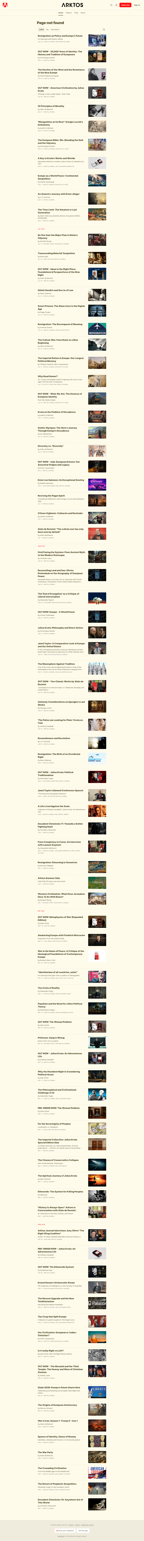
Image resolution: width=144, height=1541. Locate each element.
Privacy (71, 1525)
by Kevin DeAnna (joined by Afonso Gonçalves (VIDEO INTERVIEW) (59, 217)
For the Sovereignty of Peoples (54, 1124)
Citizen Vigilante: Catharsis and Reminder (60, 513)
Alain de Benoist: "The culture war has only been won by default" (61, 530)
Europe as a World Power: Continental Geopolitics (58, 177)
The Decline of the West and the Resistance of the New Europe (61, 71)
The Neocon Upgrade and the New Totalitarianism (56, 1300)
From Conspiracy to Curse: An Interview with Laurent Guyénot (59, 843)
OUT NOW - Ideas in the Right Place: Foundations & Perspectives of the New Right (59, 272)
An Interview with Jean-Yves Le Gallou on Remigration (59, 975)
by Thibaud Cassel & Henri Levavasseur (53, 364)
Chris (46, 1239)
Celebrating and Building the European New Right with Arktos (59, 1392)
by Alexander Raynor (46, 600)
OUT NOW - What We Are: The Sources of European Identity (60, 395)
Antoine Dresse (63, 330)
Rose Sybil (47, 259)
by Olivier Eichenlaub (46, 182)
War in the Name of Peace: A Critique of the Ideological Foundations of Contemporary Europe (61, 954)
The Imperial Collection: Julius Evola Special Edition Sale (57, 1141)
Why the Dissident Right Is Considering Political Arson (59, 1073)
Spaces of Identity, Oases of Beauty (57, 1436)
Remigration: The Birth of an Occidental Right (59, 755)
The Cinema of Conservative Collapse (58, 1160)
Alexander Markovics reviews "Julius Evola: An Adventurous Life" (61, 162)
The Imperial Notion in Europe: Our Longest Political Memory (61, 359)
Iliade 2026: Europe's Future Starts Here (59, 1387)
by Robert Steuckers (45, 483)
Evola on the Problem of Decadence (57, 412)
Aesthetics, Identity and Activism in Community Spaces (59, 1440)
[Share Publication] (116, 5)
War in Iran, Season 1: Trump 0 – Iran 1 (58, 1421)
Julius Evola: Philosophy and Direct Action (60, 628)
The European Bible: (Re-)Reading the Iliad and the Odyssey (60, 141)
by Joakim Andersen (45, 128)
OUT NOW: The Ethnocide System (56, 1267)
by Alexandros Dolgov (46, 1010)
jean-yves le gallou (66, 978)
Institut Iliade (64, 149)
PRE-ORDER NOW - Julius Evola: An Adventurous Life (56, 1250)
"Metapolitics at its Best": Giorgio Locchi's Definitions (60, 123)
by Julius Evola (43, 923)
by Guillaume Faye (45, 1270)
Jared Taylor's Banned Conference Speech (60, 790)
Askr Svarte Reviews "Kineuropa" (50, 1163)
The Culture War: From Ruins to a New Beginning (58, 341)
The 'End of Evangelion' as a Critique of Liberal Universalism (58, 595)
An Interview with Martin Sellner (50, 39)
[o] (97, 1235)
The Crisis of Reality (49, 988)
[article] (72, 40)
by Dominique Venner (46, 57)
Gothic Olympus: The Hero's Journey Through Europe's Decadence (57, 429)
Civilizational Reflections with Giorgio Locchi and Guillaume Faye (61, 500)
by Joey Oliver (43, 1078)
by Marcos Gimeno (45, 1408)
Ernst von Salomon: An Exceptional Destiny (61, 480)
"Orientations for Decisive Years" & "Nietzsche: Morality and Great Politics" (61, 688)
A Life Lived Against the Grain (54, 806)
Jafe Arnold (48, 941)
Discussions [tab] (55, 29)
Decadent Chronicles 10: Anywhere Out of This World (60, 1501)
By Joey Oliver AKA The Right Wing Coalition (55, 1354)
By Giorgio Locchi (45, 708)
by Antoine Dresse (45, 327)
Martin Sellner (64, 41)
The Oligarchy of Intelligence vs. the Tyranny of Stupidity (60, 1286)
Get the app (83, 1530)
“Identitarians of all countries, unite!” (58, 972)
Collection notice (87, 1525)
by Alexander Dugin (45, 778)
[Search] (111, 5)
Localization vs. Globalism (48, 1127)
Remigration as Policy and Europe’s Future (60, 36)
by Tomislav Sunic (45, 558)
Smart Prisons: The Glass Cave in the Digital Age (61, 307)
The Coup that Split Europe (52, 1316)
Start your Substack (66, 1530)
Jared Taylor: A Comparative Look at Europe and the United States (61, 645)
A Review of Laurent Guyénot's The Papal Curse (56, 1320)
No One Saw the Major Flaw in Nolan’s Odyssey (58, 236)
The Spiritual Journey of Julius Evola (57, 1176)
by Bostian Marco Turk (46, 960)
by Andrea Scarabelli (46, 726)
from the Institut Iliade (46, 400)
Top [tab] (47, 29)
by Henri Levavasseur (46, 468)
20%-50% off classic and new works (51, 881)
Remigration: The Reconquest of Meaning (60, 324)
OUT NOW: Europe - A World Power (56, 612)
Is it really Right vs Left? (51, 1350)
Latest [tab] (41, 29)
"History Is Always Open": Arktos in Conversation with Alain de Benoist (57, 1209)
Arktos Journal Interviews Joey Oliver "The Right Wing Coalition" (61, 1232)
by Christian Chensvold (47, 830)
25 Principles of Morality (51, 106)
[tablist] (49, 29)
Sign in (137, 5)
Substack (60, 1536)
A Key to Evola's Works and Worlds (56, 158)
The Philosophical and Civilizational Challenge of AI (57, 1091)
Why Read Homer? (48, 376)
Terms (77, 1525)
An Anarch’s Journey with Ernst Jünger (59, 194)
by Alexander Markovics (47, 848)
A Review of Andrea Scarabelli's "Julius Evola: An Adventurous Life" (61, 810)
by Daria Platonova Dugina (48, 76)
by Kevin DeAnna (44, 293)
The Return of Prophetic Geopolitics (57, 1484)
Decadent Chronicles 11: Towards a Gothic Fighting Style (60, 825)
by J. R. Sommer (44, 197)
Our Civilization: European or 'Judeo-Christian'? (57, 1334)
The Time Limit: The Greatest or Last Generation (57, 211)
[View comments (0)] (55, 44)
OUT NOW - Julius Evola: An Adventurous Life (60, 1055)
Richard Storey (48, 244)
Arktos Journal (49, 41)
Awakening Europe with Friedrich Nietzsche (61, 935)
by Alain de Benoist (45, 109)
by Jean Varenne (44, 1179)
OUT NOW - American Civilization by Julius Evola (61, 89)
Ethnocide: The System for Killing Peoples (60, 1191)
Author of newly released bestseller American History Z (59, 1237)
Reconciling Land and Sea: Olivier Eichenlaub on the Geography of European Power (60, 573)
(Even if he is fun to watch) (48, 1041)
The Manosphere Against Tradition (56, 664)
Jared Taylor (48, 654)
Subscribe (125, 5)
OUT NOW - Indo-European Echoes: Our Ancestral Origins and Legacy (59, 463)
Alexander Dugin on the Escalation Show (53, 1487)
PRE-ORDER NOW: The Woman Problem (59, 1108)
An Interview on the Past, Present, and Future (55, 1213)
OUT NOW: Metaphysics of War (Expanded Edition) (60, 918)
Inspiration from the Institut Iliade (51, 938)
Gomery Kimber (63, 814)
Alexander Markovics (66, 166)
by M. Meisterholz (45, 434)
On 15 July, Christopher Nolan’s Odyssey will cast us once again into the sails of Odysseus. (60, 380)
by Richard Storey (44, 241)
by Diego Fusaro (44, 312)
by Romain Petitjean (45, 865)
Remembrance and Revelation (54, 738)
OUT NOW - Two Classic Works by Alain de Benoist (60, 683)
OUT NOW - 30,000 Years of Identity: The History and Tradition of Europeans (60, 53)
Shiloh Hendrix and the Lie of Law (55, 290)
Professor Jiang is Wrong (51, 1037)
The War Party (45, 1452)
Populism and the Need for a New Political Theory (60, 1005)
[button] (60, 12)
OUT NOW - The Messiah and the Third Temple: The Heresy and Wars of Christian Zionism (60, 1369)
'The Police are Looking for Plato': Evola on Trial (60, 721)
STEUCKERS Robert (49, 486)
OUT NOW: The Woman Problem (55, 1022)
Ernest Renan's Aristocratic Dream (56, 1282)
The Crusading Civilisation (52, 1468)
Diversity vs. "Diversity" (50, 446)
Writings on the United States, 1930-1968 (54, 94)
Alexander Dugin (49, 781)
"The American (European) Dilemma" (52, 793)
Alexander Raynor (50, 602)
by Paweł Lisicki (44, 1375)
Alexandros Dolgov (65, 672)
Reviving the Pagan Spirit (51, 495)
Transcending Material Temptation (56, 253)
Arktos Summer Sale (49, 878)
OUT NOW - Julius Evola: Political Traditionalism (55, 774)
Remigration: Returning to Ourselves (57, 862)
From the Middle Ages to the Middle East (53, 1471)
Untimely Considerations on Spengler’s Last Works (61, 703)
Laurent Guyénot (64, 1474)
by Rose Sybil (43, 256)
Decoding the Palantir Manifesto (50, 1304)
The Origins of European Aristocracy (57, 1405)
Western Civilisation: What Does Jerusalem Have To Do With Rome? (61, 895)
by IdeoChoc (42, 1195)
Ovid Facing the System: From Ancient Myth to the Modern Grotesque (61, 553)
